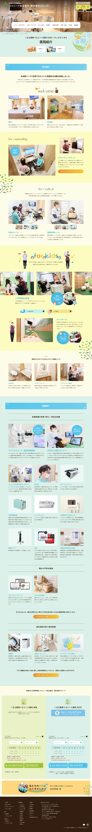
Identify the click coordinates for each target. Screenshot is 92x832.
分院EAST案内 (55, 25)
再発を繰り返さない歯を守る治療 (48, 809)
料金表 (70, 25)
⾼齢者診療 (22, 811)
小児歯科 (56, 311)
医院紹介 (7, 813)
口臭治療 (21, 824)
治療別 (31, 802)
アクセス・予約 (8, 823)
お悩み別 (32, 804)
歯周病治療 (22, 818)
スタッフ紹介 (41, 25)
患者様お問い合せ (33, 817)
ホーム (15, 25)
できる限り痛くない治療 (42, 616)
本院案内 (48, 25)
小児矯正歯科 (30, 311)
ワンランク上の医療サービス (47, 818)
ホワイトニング (22, 809)
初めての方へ (22, 25)
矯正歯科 (21, 820)
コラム (31, 815)
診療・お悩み (64, 25)
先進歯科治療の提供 (45, 815)
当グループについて (31, 25)
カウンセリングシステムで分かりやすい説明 (50, 804)
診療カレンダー (30, 742)
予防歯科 (21, 815)
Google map (38, 736)
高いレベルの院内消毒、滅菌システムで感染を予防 (51, 811)
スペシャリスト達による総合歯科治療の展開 (50, 813)
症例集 (31, 808)
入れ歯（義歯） (22, 822)
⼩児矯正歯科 (22, 806)
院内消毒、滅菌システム (42, 675)
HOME (6, 802)
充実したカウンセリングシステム (69, 171)
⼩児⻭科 (21, 813)
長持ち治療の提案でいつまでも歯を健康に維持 (50, 806)
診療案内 (20, 802)
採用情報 (76, 25)
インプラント (22, 804)
